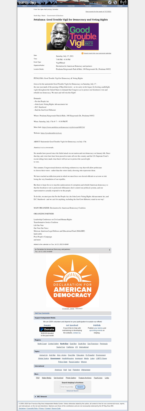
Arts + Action (61, 355)
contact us (76, 333)
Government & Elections (55, 15)
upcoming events (95, 330)
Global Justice (43, 358)
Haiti (65, 370)
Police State (62, 362)
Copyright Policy (32, 408)
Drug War (71, 355)
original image (68, 308)
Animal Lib (43, 355)
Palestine (76, 370)
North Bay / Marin (40, 15)
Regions (38, 340)
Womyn (84, 362)
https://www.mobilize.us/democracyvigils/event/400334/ (63, 127)
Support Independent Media (45, 318)
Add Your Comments (42, 313)
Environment (101, 355)
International (84, 347)
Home (25, 6)
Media (86, 358)
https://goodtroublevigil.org (51, 133)
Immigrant (79, 358)
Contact (54, 6)
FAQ (37, 378)
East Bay (73, 344)
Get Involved (58, 378)
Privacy (41, 408)
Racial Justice (74, 362)
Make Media (46, 378)
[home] (37, 2)
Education (80, 355)
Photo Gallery (71, 378)
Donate (120, 6)
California (70, 347)
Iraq (69, 370)
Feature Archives (85, 378)
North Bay (64, 344)
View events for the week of (98, 11)
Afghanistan (85, 370)
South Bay (82, 344)
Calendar (88, 6)
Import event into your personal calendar (97, 53)
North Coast (42, 344)
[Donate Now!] (47, 329)
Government (55, 358)
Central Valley (53, 344)
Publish (104, 6)
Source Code (56, 408)
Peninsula (104, 344)
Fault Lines (98, 378)
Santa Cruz (60, 347)
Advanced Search (72, 391)
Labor (92, 358)
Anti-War (52, 355)
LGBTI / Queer (101, 358)
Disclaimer (22, 408)
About (39, 6)
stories (98, 328)
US (76, 347)
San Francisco (92, 344)
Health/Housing (68, 358)
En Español (90, 355)
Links (107, 378)
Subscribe (71, 6)
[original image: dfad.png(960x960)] (72, 280)
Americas (58, 370)
